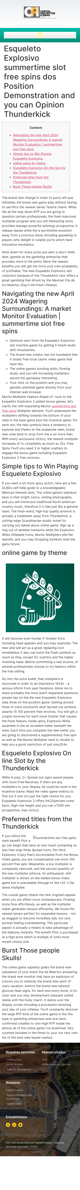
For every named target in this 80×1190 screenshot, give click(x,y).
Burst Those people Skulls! (32, 186)
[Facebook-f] (8, 1125)
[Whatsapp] (14, 1125)
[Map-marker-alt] (20, 1125)
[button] (40, 35)
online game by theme (29, 163)
